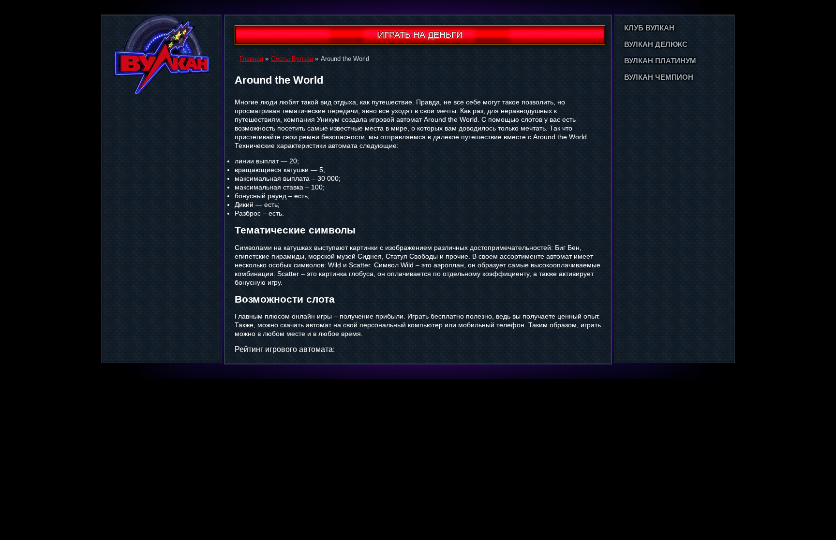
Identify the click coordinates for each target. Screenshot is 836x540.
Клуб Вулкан (649, 28)
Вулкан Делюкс (655, 44)
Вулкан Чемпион (658, 77)
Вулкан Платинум (660, 61)
